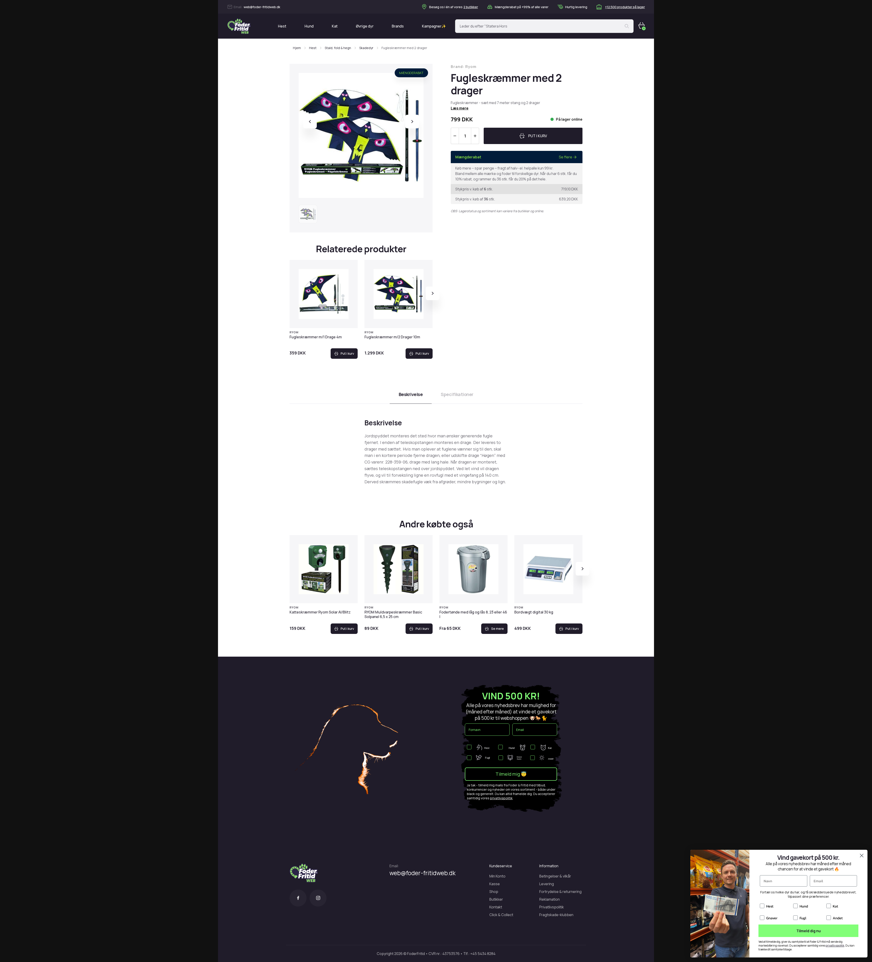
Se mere (497, 628)
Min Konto (497, 876)
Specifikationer (457, 394)
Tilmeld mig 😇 (511, 774)
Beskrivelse (411, 394)
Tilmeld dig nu (808, 930)
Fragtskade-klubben (556, 914)
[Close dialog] (862, 856)
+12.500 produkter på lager (625, 7)
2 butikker (470, 7)
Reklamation (549, 899)
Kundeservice (500, 865)
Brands (398, 26)
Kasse (494, 883)
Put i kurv (347, 353)
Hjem (297, 48)
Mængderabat (411, 73)
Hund (309, 26)
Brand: (463, 66)
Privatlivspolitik (551, 907)
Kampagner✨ (434, 26)
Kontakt (495, 907)
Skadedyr (366, 48)
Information (548, 865)
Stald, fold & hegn (338, 48)
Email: (394, 865)
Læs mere (459, 108)
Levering (546, 883)
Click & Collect (501, 914)
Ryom (294, 332)
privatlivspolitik (501, 798)
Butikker (496, 899)
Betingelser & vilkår (555, 876)
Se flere (565, 157)
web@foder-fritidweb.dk (262, 7)
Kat (335, 26)
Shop (493, 891)
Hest (282, 26)
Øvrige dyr (365, 26)
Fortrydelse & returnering (560, 891)
